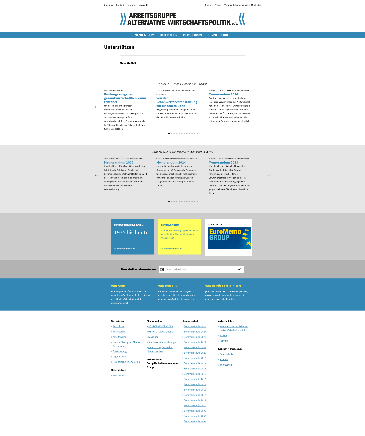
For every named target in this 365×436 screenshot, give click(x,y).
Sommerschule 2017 (195, 368)
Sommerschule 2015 (195, 379)
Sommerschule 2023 (195, 336)
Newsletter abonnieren (138, 269)
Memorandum (154, 321)
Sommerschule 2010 (195, 405)
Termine (131, 4)
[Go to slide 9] (189, 132)
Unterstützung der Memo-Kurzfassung (127, 344)
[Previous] (96, 106)
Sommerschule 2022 (195, 342)
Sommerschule (190, 321)
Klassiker (153, 336)
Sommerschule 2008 (195, 416)
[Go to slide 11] (194, 132)
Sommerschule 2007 (195, 421)
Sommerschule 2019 (195, 358)
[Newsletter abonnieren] (240, 269)
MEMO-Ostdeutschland (160, 331)
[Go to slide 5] (179, 132)
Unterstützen (118, 370)
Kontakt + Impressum (230, 348)
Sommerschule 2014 (195, 384)
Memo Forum (154, 359)
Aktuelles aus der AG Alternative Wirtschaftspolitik (234, 328)
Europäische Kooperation (126, 361)
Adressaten (119, 331)
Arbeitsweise (119, 336)
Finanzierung (120, 351)
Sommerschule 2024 (195, 331)
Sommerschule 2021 (195, 347)
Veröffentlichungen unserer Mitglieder (242, 4)
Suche (208, 4)
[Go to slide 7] (184, 132)
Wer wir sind (118, 321)
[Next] (268, 106)
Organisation (119, 356)
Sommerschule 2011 (195, 400)
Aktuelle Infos (226, 321)
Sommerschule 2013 (195, 389)
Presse (218, 4)
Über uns (108, 4)
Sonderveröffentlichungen (162, 342)
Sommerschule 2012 (195, 395)
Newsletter (144, 4)
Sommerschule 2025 (195, 326)
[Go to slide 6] (181, 132)
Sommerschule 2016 (195, 373)
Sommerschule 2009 (195, 410)
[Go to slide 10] (191, 132)
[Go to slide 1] (168, 132)
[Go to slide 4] (176, 132)
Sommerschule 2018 (195, 363)
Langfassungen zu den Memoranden (160, 349)
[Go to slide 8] (186, 132)
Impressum (226, 364)
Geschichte (118, 326)
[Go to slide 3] (173, 132)
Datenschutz (226, 354)
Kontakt (120, 4)
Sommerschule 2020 (195, 352)
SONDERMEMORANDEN (160, 326)
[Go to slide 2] (171, 132)
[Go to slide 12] (196, 132)
